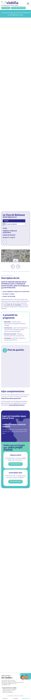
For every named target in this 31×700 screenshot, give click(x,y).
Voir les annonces (15, 464)
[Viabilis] (9, 5)
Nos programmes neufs (18, 7)
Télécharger (15, 260)
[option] (15, 256)
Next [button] (18, 266)
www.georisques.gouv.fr (17, 405)
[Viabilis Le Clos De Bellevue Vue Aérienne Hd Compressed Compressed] (15, 256)
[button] (28, 3)
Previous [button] (13, 266)
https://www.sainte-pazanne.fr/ (11, 398)
